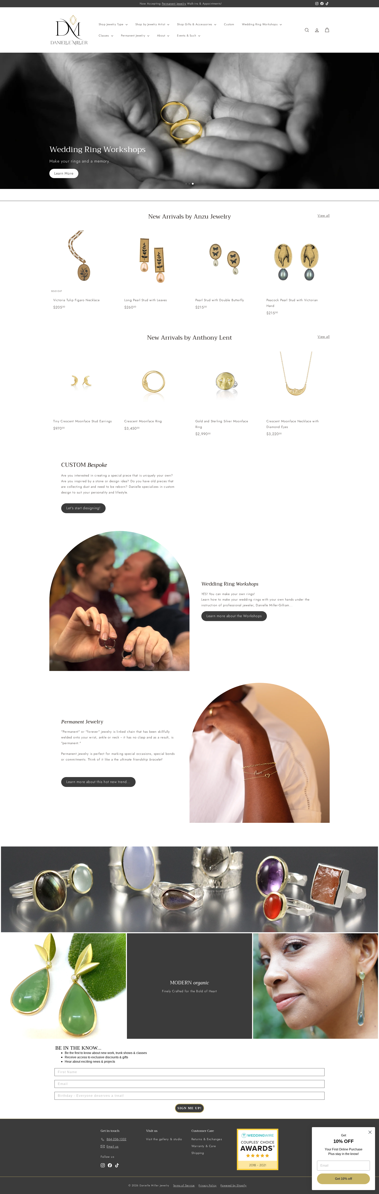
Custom (229, 24)
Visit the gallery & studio (164, 1139)
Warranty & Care (203, 1146)
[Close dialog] (370, 1132)
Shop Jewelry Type (112, 24)
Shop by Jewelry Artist (150, 24)
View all (324, 215)
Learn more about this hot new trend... (98, 781)
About (161, 35)
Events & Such (187, 35)
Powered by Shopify (233, 1185)
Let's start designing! (83, 508)
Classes (104, 35)
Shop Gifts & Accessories (195, 24)
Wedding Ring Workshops (260, 24)
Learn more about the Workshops (234, 615)
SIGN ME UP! (189, 1108)
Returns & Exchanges (206, 1139)
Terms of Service (184, 1185)
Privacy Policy (208, 1185)
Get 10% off (343, 1178)
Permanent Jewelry (174, 4)
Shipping (197, 1153)
